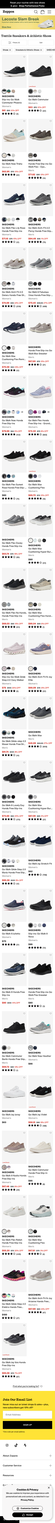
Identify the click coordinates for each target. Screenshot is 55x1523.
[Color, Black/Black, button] (35, 155)
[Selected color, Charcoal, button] (30, 219)
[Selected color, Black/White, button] (4, 91)
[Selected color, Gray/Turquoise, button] (30, 1048)
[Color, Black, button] (18, 219)
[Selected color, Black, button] (4, 797)
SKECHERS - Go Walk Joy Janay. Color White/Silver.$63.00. (14, 1101)
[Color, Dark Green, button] (8, 91)
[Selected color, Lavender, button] (30, 668)
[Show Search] (36, 12)
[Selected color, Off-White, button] (4, 1231)
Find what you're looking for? (26, 1386)
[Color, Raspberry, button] (35, 412)
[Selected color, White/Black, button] (30, 540)
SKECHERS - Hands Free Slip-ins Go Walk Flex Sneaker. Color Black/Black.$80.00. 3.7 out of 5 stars (40, 980)
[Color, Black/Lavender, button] (35, 284)
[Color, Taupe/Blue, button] (8, 1231)
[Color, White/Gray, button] (39, 540)
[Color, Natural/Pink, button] (18, 861)
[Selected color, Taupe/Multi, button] (4, 155)
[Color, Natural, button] (8, 219)
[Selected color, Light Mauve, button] (4, 668)
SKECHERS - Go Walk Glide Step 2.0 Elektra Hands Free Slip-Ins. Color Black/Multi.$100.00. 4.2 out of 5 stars (14, 1289)
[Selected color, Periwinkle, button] (30, 412)
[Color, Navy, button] (8, 604)
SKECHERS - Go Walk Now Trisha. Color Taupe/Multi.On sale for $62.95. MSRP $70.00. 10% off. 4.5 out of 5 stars (14, 149)
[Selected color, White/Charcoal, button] (30, 1231)
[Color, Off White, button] (13, 668)
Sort (41, 43)
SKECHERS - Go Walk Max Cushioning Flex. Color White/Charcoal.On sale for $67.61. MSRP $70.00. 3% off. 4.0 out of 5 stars (40, 1225)
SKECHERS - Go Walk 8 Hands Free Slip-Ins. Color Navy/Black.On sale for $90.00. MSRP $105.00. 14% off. (14, 980)
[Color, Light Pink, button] (13, 1295)
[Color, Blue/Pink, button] (8, 861)
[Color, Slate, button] (13, 91)
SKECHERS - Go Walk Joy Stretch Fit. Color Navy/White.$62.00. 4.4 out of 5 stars (40, 854)
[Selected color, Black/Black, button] (30, 91)
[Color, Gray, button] (39, 925)
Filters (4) (16, 43)
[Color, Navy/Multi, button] (13, 155)
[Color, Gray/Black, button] (39, 604)
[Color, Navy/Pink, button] (13, 412)
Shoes (5, 50)
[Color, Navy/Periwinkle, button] (35, 668)
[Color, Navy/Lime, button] (8, 1295)
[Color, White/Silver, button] (39, 476)
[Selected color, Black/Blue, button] (4, 861)
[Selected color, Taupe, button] (4, 284)
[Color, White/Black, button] (35, 925)
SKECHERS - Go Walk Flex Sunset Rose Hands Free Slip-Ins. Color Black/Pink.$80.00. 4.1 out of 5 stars (14, 470)
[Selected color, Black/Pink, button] (4, 476)
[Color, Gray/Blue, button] (8, 412)
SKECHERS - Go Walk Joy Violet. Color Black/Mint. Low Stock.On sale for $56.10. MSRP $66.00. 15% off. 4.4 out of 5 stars (40, 1101)
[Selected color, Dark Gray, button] (4, 604)
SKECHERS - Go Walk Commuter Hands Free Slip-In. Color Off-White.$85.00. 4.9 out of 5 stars (40, 1161)
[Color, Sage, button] (8, 733)
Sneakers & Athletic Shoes (27, 50)
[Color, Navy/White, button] (13, 284)
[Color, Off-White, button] (8, 1048)
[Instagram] (7, 1445)
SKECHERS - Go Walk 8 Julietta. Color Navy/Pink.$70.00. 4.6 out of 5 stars (14, 919)
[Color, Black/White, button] (8, 155)
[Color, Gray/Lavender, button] (13, 476)
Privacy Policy (27, 1500)
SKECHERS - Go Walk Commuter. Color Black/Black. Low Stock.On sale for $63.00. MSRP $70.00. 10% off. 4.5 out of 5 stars (40, 85)
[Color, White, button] (39, 91)
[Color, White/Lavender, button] (13, 861)
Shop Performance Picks (31, 5)
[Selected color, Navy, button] (4, 219)
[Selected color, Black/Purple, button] (4, 412)
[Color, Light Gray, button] (18, 412)
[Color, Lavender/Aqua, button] (39, 412)
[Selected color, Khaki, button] (30, 155)
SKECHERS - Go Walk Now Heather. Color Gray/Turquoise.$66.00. (40, 1041)
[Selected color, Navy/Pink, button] (4, 348)
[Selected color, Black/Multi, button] (4, 1295)
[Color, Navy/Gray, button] (44, 219)
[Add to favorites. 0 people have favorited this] (24, 57)
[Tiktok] (16, 1445)
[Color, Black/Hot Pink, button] (13, 797)
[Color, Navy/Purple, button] (35, 476)
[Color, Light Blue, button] (35, 540)
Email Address (13, 1414)
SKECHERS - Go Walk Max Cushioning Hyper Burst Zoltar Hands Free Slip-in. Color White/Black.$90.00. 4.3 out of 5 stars (40, 534)
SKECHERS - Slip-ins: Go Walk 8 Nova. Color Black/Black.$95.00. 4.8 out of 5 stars (40, 919)
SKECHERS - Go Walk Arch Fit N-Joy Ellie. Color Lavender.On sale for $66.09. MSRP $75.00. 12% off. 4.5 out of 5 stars (40, 662)
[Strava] (25, 1445)
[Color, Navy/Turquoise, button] (8, 476)
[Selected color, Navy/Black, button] (4, 733)
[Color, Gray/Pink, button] (13, 348)
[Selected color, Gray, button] (30, 284)
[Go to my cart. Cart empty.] (42, 12)
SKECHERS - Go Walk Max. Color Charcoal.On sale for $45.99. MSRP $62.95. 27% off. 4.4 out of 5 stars (40, 726)
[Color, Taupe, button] (35, 91)
